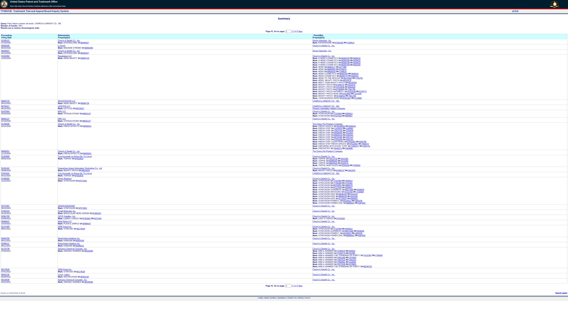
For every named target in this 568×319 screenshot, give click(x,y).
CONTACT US (292, 298)
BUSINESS (281, 298)
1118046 (352, 262)
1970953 (352, 258)
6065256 (356, 65)
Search (25, 6)
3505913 (348, 114)
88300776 (343, 76)
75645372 (338, 148)
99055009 (5, 46)
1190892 (349, 128)
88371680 (349, 190)
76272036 (341, 264)
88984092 (331, 69)
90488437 (5, 221)
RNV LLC (62, 111)
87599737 (340, 85)
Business (45, 6)
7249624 (342, 71)
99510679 (347, 80)
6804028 (351, 87)
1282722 (366, 146)
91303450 (5, 56)
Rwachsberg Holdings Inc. (69, 238)
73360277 (355, 146)
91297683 (5, 111)
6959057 (348, 116)
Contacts (37, 6)
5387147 (349, 137)
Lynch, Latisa (64, 275)
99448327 (85, 43)
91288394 (5, 179)
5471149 (97, 218)
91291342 (5, 168)
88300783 (345, 58)
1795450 (379, 255)
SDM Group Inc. (65, 227)
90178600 (348, 78)
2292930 (349, 131)
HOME (261, 298)
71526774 (341, 253)
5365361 (349, 135)
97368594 (340, 89)
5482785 (362, 142)
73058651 (341, 262)
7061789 (351, 89)
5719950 (358, 98)
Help (64, 6)
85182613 (347, 201)
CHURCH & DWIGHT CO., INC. (326, 101)
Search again (561, 293)
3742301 (348, 183)
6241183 (354, 194)
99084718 (85, 58)
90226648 (89, 251)
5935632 (356, 60)
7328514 (350, 43)
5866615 (355, 74)
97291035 (339, 43)
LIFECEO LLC (64, 106)
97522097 (354, 144)
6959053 (354, 198)
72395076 (341, 251)
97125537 (343, 198)
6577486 (342, 67)
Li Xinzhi (61, 46)
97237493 (348, 192)
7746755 (359, 78)
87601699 (338, 139)
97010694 (346, 94)
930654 (352, 251)
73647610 (341, 260)
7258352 (356, 165)
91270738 (5, 249)
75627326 (338, 131)
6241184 (354, 196)
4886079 (348, 185)
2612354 (344, 159)
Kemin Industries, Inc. (322, 40)
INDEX (266, 298)
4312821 (349, 133)
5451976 (351, 85)
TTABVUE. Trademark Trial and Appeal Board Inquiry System (35, 11)
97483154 (5, 211)
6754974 (342, 69)
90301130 (5, 275)
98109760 (352, 83)
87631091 (351, 142)
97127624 (337, 116)
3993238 (358, 201)
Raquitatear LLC (65, 56)
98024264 (86, 170)
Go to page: (279, 31)
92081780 (5, 216)
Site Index (18, 6)
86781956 (338, 137)
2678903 (352, 264)
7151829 (357, 94)
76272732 (333, 159)
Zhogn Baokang (64, 179)
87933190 (351, 91)
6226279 (344, 163)
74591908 (341, 258)
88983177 (331, 67)
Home (12, 6)
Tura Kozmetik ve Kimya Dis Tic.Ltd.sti (75, 156)
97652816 (79, 159)
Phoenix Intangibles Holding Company (329, 108)
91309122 (5, 40)
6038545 (360, 190)
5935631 (355, 76)
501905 (352, 253)
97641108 (345, 165)
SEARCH (273, 298)
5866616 (356, 58)
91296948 (5, 124)
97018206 (340, 87)
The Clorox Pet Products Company (328, 124)
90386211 (5, 243)
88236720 (367, 266)
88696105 (343, 194)
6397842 (361, 203)
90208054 (341, 126)
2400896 (349, 148)
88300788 (345, 63)
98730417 (5, 106)
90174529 (81, 229)
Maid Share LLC (65, 221)
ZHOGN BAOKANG (66, 206)
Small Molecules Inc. (67, 211)
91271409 (5, 227)
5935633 (356, 63)
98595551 (87, 126)
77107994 (337, 114)
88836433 (331, 71)
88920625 (333, 163)
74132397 (367, 255)
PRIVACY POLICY (304, 298)
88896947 (350, 203)
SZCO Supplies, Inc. (67, 216)
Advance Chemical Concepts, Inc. (72, 249)
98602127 (87, 114)
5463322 (349, 139)
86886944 (333, 161)
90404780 (5, 238)
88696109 (343, 196)
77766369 (337, 183)
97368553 (341, 96)
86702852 (337, 185)
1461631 (352, 260)
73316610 (338, 128)
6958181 (352, 126)
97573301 (83, 181)
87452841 (86, 218)
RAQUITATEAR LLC (66, 101)
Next (300, 31)
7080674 (365, 144)
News (60, 6)
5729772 (363, 91)
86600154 (338, 135)
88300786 (345, 60)
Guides (31, 6)
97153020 (341, 218)
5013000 (344, 161)
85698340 (338, 133)
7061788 (352, 96)
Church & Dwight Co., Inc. (69, 40)
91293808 (5, 156)
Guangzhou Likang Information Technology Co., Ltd (80, 168)
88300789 (345, 65)
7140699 (360, 192)
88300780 (343, 74)
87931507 (347, 98)
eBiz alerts (53, 6)
